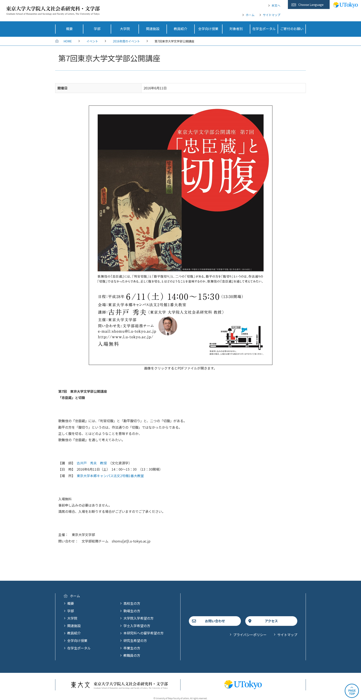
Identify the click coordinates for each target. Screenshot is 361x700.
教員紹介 (74, 632)
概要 (70, 603)
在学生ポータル (79, 647)
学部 (70, 610)
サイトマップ (271, 15)
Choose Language (311, 5)
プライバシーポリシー (250, 634)
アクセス (271, 620)
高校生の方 (131, 603)
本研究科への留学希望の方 (143, 632)
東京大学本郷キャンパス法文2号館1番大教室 (110, 475)
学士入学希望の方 (136, 625)
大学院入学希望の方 (138, 618)
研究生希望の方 (135, 640)
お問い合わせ (215, 620)
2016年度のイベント (126, 41)
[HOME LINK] (53, 12)
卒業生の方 (131, 647)
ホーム (250, 15)
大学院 (72, 618)
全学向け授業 (77, 640)
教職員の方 (131, 655)
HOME (68, 41)
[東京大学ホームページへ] (345, 6)
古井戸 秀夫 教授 (92, 462)
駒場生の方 (131, 610)
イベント (92, 41)
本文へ (276, 5)
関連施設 (74, 625)
